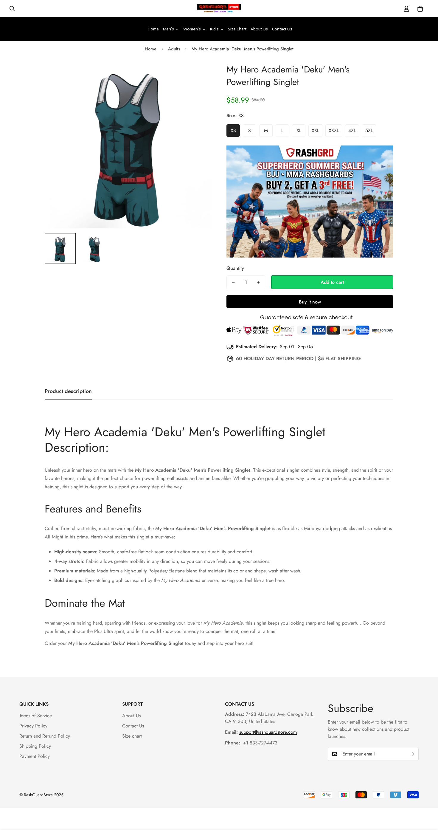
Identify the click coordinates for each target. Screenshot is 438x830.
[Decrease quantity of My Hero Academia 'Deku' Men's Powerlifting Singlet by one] (233, 282)
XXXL (334, 130)
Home (150, 49)
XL (298, 130)
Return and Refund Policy (44, 736)
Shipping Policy (35, 746)
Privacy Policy (33, 725)
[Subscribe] (412, 754)
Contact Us (133, 725)
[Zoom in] (199, 74)
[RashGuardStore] (219, 8)
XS (233, 130)
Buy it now (310, 301)
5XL (369, 130)
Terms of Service (35, 715)
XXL (315, 130)
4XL (352, 130)
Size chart (132, 736)
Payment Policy (34, 756)
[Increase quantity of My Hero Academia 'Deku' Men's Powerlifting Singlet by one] (258, 282)
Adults (174, 49)
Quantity (235, 268)
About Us (131, 715)
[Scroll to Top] (426, 797)
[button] (420, 9)
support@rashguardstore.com (268, 732)
